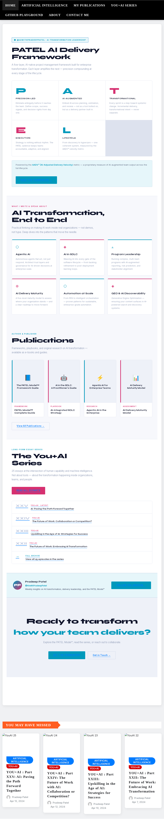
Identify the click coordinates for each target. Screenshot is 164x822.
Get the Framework (66, 655)
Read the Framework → (36, 180)
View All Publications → (31, 426)
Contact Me (77, 15)
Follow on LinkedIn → (131, 585)
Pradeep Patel (20, 797)
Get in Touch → (102, 655)
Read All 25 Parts (28, 490)
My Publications (89, 5)
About (55, 15)
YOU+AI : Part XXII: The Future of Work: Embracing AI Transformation (142, 782)
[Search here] (161, 4)
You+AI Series (124, 5)
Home (10, 5)
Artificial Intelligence (44, 5)
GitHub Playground (24, 15)
